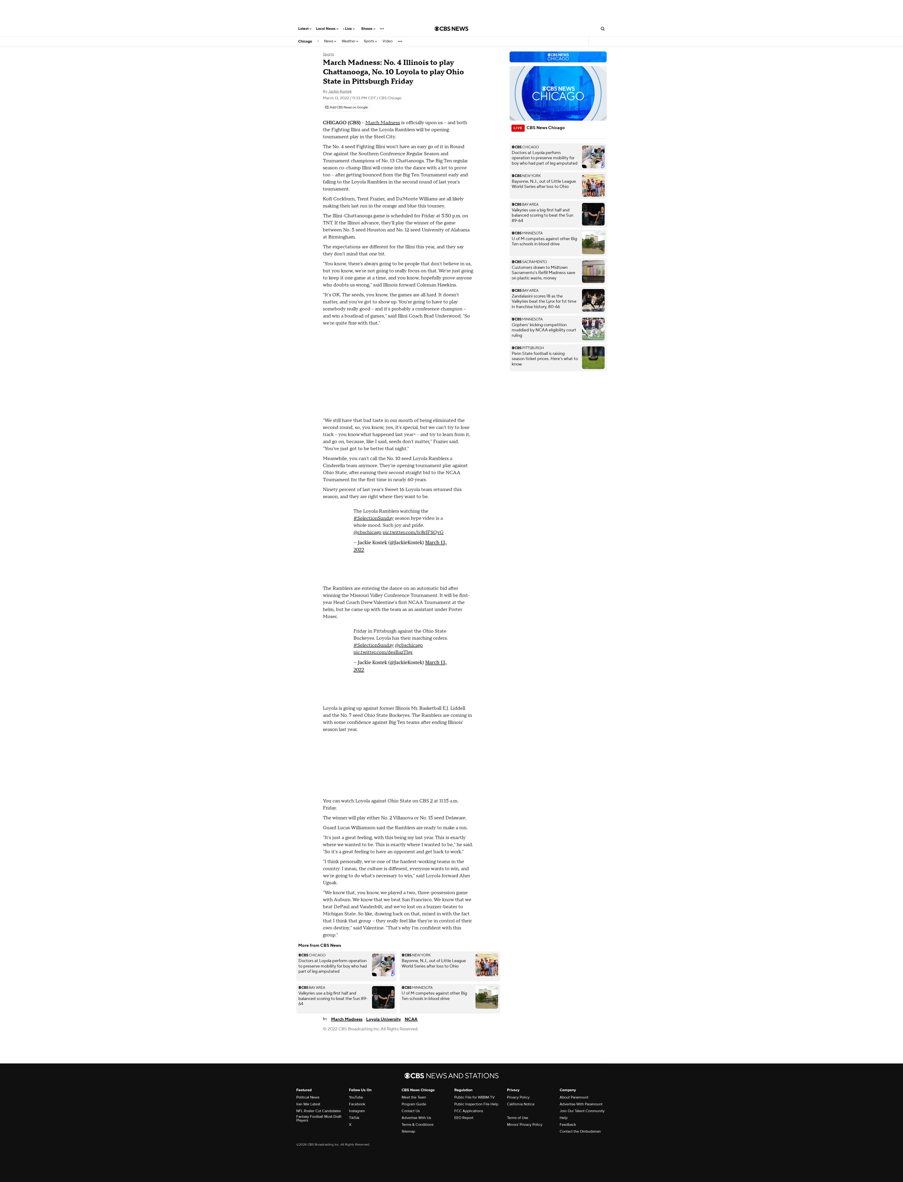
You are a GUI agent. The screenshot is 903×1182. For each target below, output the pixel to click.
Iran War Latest (308, 1104)
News (329, 41)
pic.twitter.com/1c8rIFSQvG (413, 532)
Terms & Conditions (417, 1124)
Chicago (305, 41)
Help (563, 1118)
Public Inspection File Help (476, 1104)
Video (387, 41)
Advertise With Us (416, 1118)
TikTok (354, 1118)
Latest (303, 29)
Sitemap (408, 1131)
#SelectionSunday (373, 518)
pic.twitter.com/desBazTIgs (382, 652)
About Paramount (574, 1097)
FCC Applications (468, 1111)
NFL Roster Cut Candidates (318, 1111)
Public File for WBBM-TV (474, 1097)
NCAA (411, 1019)
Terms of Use (517, 1118)
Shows (367, 29)
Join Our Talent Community (582, 1111)
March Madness (382, 123)
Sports (369, 41)
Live (349, 28)
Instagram (357, 1111)
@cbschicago (367, 532)
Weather (349, 41)
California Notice (521, 1104)
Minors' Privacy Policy (524, 1124)
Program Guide (414, 1104)
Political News (307, 1097)
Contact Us (411, 1111)
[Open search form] (603, 29)
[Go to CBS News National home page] (451, 28)
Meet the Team (414, 1097)
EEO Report (463, 1118)
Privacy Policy (518, 1097)
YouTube (356, 1097)
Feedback (568, 1124)
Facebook (357, 1104)
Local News (326, 29)
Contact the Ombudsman (580, 1131)
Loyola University (383, 1019)
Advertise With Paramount (581, 1104)
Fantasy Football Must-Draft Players (318, 1118)
